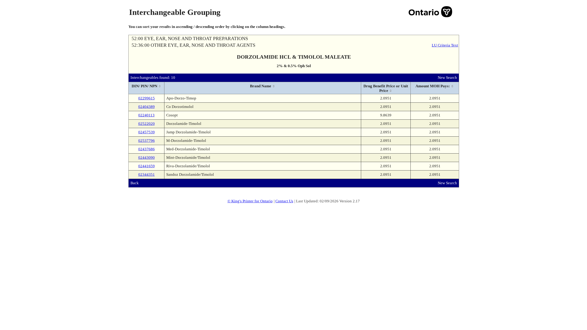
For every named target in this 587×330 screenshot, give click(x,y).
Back (134, 183)
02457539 (146, 132)
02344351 (146, 174)
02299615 (146, 98)
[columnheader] (146, 88)
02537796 (146, 140)
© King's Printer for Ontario (250, 201)
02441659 (146, 166)
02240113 (146, 115)
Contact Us (284, 201)
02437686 (146, 149)
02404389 (146, 106)
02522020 (146, 123)
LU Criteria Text (445, 45)
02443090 (146, 157)
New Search (447, 77)
